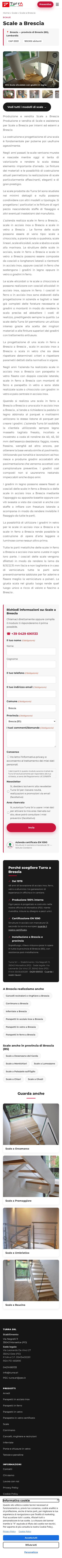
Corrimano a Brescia (17, 1003)
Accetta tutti (31, 1537)
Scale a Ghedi (35, 1079)
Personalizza (31, 1552)
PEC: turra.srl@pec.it (14, 1378)
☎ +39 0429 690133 (22, 634)
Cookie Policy (10, 1494)
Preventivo (45, 4)
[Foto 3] (34, 94)
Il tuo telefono (22, 673)
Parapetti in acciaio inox (16, 1399)
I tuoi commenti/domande (30, 727)
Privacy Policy (10, 1487)
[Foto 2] (21, 94)
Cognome (12, 658)
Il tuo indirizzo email (26, 687)
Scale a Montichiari (16, 1063)
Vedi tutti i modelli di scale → (27, 106)
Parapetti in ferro (12, 1405)
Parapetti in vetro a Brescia (21, 1027)
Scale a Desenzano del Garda (22, 1056)
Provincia (19, 715)
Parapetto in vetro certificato (19, 1418)
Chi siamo (8, 1475)
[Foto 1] (8, 94)
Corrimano (9, 1430)
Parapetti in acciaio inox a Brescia (24, 1019)
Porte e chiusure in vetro (16, 1448)
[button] (31, 69)
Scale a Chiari (13, 1079)
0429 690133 (36, 972)
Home (6, 13)
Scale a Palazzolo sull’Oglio (20, 1071)
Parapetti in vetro (12, 1412)
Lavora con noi (11, 1481)
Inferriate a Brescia (16, 1011)
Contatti (7, 1469)
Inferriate (8, 1442)
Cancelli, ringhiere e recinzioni (20, 1436)
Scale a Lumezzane (44, 1063)
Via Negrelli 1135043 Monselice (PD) (15, 1341)
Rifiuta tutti (31, 1545)
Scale (14, 13)
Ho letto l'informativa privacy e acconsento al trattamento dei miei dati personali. (30, 761)
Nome (10, 646)
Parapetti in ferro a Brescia (20, 1034)
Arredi (6, 1393)
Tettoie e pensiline (13, 1455)
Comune (19, 701)
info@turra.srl (10, 1372)
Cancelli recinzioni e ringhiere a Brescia (27, 995)
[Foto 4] (47, 94)
